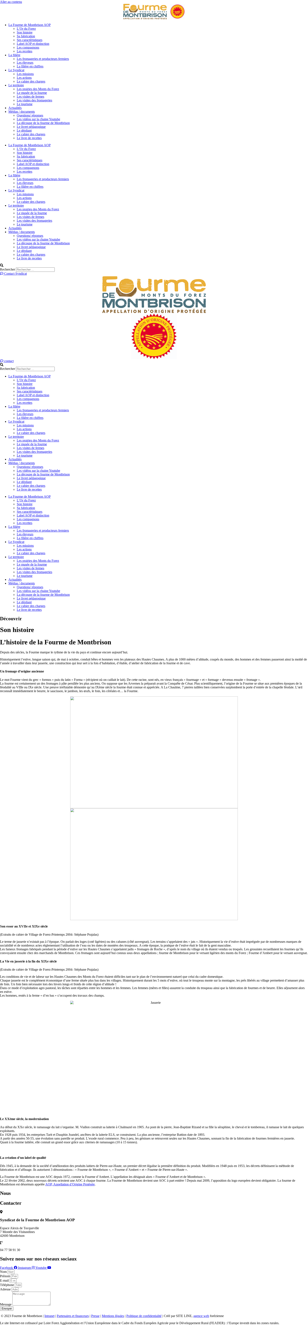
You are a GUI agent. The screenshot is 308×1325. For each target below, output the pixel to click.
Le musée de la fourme (32, 93)
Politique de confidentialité (144, 1316)
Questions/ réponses (30, 115)
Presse (95, 1316)
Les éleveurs (25, 62)
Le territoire (16, 85)
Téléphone (7, 1285)
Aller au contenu (11, 2)
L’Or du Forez (26, 28)
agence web (201, 1316)
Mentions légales (113, 1316)
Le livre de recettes (29, 138)
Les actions (24, 77)
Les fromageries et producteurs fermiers (43, 59)
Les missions (25, 74)
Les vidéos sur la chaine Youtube (38, 119)
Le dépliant (24, 130)
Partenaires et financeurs (73, 1316)
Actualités (15, 108)
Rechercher (8, 269)
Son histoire (24, 32)
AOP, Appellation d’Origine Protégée (70, 1184)
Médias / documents (21, 111)
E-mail (5, 1280)
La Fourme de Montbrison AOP (29, 25)
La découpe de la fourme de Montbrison (43, 123)
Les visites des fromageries (34, 100)
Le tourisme (24, 104)
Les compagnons (28, 47)
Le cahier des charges (31, 81)
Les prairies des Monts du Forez (38, 89)
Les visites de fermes (30, 96)
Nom (4, 1271)
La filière (14, 55)
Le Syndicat (16, 70)
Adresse (6, 1289)
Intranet (49, 1316)
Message (6, 1304)
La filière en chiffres (30, 66)
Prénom (5, 1276)
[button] (154, 265)
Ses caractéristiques (29, 40)
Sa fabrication (26, 36)
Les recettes (24, 51)
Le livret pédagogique (31, 126)
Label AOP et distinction (33, 43)
